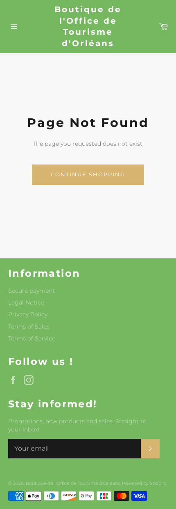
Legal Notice (26, 302)
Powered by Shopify (144, 483)
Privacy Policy (27, 314)
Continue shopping (88, 174)
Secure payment (31, 290)
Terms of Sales (29, 326)
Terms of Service (31, 338)
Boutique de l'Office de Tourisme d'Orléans (88, 26)
